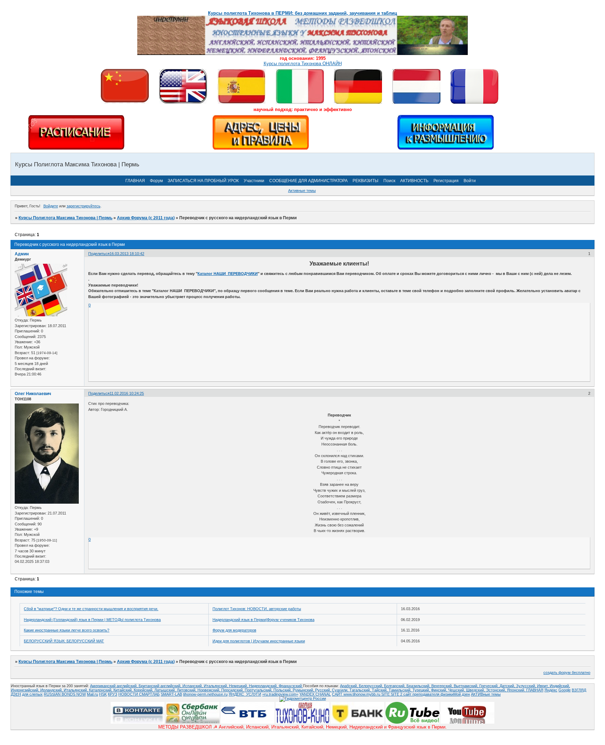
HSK (103, 694)
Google (564, 690)
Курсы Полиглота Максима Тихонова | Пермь (65, 217)
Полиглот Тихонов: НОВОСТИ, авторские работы (257, 609)
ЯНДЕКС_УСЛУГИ (245, 694)
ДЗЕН (16, 694)
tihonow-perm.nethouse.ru (205, 694)
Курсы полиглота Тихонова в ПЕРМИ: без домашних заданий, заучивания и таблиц (302, 13)
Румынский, (304, 690)
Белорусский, (371, 686)
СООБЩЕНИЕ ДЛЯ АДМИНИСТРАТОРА (308, 180)
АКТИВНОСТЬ (414, 180)
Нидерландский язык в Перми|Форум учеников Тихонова (263, 620)
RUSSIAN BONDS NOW (65, 694)
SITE (386, 694)
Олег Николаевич (33, 393)
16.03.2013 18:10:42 (127, 253)
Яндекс (550, 690)
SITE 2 (396, 694)
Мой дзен (461, 694)
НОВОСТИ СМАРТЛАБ (139, 694)
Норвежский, (209, 690)
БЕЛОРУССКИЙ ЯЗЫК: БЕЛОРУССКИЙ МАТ (64, 641)
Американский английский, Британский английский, (136, 686)
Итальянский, (216, 686)
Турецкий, (421, 690)
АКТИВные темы (486, 694)
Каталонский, (101, 690)
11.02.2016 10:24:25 (127, 393)
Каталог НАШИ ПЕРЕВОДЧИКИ (227, 273)
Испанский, (193, 686)
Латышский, (165, 690)
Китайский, (123, 690)
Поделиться (99, 253)
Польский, (283, 690)
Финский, (439, 690)
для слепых (32, 694)
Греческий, (489, 686)
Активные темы (302, 190)
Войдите (50, 206)
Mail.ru (92, 694)
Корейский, (144, 690)
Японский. (516, 690)
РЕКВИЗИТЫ (365, 180)
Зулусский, (526, 686)
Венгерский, (442, 686)
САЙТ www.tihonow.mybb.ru (356, 694)
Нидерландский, (264, 686)
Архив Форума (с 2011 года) (146, 217)
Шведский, (476, 690)
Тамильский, (400, 690)
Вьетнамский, (466, 686)
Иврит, (543, 686)
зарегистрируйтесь (83, 206)
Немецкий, (239, 686)
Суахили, (340, 690)
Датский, (508, 686)
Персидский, (233, 690)
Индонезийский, (25, 690)
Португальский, (259, 690)
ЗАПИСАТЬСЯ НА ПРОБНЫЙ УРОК (203, 180)
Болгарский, (395, 686)
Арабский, (349, 686)
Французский (291, 686)
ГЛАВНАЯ (135, 180)
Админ (22, 253)
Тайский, (380, 690)
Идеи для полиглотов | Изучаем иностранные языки (259, 641)
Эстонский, (496, 690)
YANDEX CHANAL (315, 694)
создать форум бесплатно (566, 672)
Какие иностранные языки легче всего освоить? (66, 630)
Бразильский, (418, 686)
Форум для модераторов (234, 630)
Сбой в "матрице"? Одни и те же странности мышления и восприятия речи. (91, 609)
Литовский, (187, 690)
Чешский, (457, 690)
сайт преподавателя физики (427, 694)
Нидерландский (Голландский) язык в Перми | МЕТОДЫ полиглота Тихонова (92, 620)
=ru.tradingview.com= (280, 694)
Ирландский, (52, 690)
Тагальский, (360, 690)
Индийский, (560, 686)
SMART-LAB (171, 694)
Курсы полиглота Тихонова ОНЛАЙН (303, 63)
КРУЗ (112, 694)
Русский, (323, 690)
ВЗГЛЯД (579, 690)
